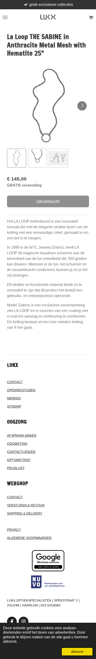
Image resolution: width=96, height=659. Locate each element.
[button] (16, 158)
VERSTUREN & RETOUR (26, 505)
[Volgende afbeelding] (82, 105)
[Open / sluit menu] (5, 17)
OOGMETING (17, 443)
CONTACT (15, 382)
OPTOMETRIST (19, 460)
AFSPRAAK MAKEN (21, 435)
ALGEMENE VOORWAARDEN (29, 538)
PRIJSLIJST (16, 468)
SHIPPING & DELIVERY (24, 513)
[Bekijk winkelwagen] (91, 17)
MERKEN (14, 398)
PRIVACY (14, 530)
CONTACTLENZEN (21, 452)
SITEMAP (14, 406)
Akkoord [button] (77, 651)
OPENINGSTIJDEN (21, 390)
